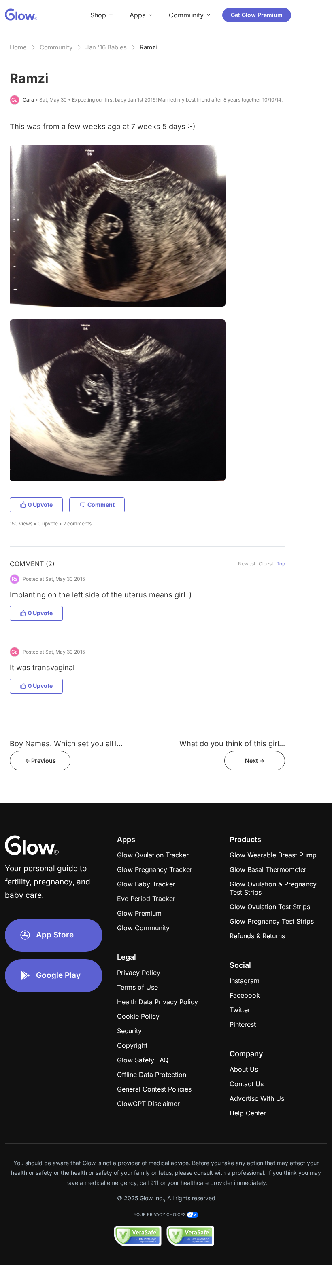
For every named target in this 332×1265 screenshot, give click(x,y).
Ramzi (148, 47)
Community (56, 47)
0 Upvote (40, 504)
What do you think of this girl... (232, 743)
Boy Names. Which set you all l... (66, 743)
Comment (101, 504)
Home (18, 47)
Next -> (254, 760)
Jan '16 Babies (106, 47)
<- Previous (40, 760)
